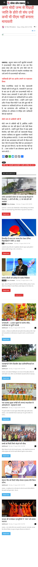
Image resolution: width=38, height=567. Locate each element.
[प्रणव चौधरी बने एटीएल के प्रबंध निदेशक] (19, 267)
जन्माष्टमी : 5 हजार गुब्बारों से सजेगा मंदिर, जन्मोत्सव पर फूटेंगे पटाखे (16, 324)
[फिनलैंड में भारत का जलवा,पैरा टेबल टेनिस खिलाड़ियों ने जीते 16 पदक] (19, 227)
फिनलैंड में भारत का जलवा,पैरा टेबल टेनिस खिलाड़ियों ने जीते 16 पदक (16, 239)
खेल (3, 243)
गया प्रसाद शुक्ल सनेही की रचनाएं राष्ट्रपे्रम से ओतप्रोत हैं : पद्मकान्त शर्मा (18, 404)
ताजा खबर (4, 204)
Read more (6, 214)
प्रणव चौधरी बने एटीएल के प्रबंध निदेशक (16, 278)
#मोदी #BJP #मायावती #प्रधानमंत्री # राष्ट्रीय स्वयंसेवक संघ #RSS (19, 165)
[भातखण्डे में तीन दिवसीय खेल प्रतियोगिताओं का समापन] (19, 352)
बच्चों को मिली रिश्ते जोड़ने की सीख (14, 444)
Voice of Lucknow (11, 26)
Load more (18, 295)
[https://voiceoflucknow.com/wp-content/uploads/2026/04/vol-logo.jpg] (16, 3)
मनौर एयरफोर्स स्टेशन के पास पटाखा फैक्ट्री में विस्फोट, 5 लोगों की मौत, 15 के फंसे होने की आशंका (17, 199)
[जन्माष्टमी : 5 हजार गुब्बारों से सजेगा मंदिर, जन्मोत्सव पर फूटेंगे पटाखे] (19, 312)
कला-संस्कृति (4, 319)
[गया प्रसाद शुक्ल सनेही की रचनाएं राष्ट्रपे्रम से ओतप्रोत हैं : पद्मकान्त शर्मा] (19, 391)
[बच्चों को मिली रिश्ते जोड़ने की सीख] (19, 432)
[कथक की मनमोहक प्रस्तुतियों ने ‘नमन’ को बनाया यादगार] (19, 508)
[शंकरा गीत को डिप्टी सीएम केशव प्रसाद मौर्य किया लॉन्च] (19, 469)
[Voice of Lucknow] (3, 27)
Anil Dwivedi (5, 327)
